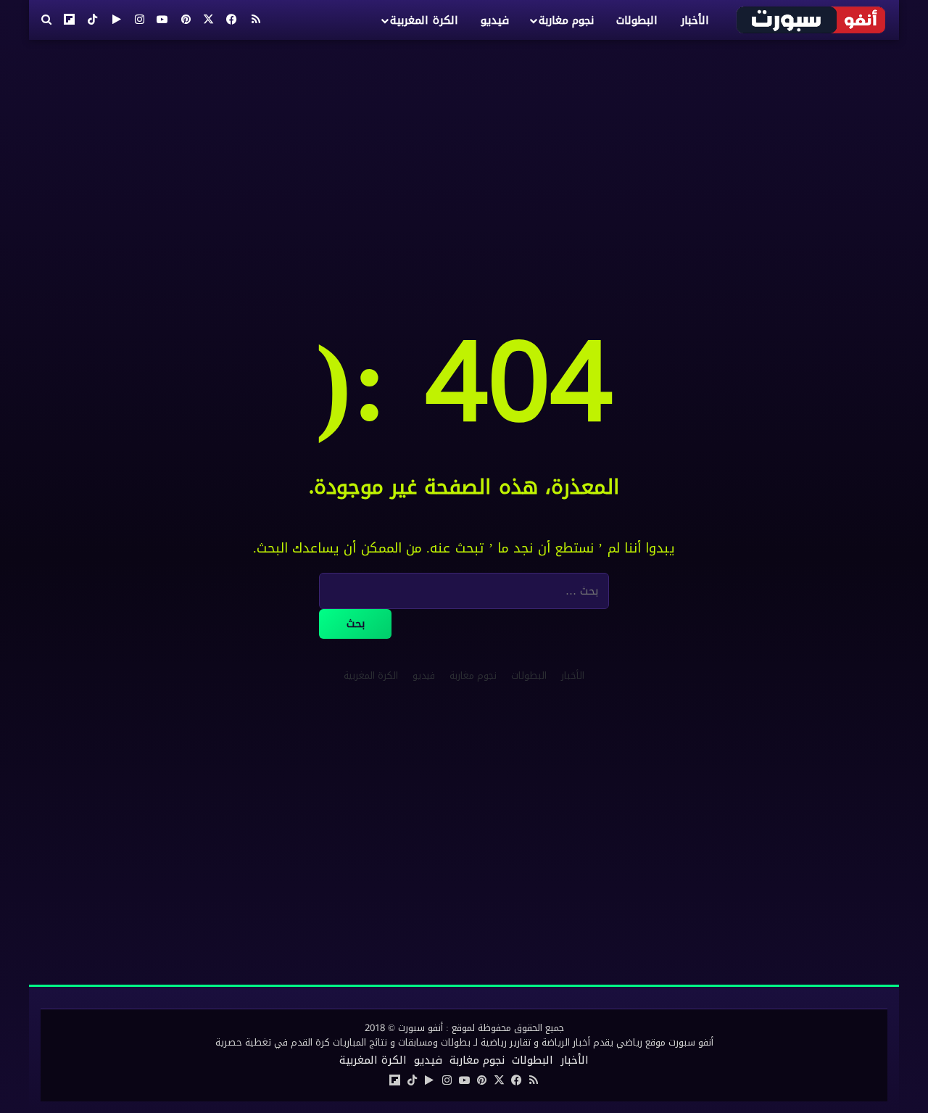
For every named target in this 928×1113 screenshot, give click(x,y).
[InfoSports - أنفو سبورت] (811, 19)
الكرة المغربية (423, 20)
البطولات (637, 20)
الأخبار (695, 20)
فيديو (495, 20)
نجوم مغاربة (566, 20)
